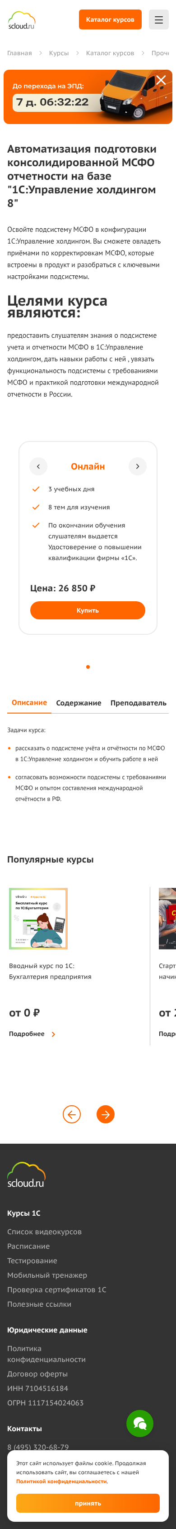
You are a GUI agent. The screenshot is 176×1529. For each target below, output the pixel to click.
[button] (38, 466)
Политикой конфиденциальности (61, 1481)
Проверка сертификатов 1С (57, 1289)
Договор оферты (37, 1374)
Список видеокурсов (44, 1232)
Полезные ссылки (39, 1304)
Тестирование (32, 1260)
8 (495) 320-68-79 (38, 1447)
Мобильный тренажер (47, 1275)
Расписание (28, 1246)
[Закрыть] (161, 80)
